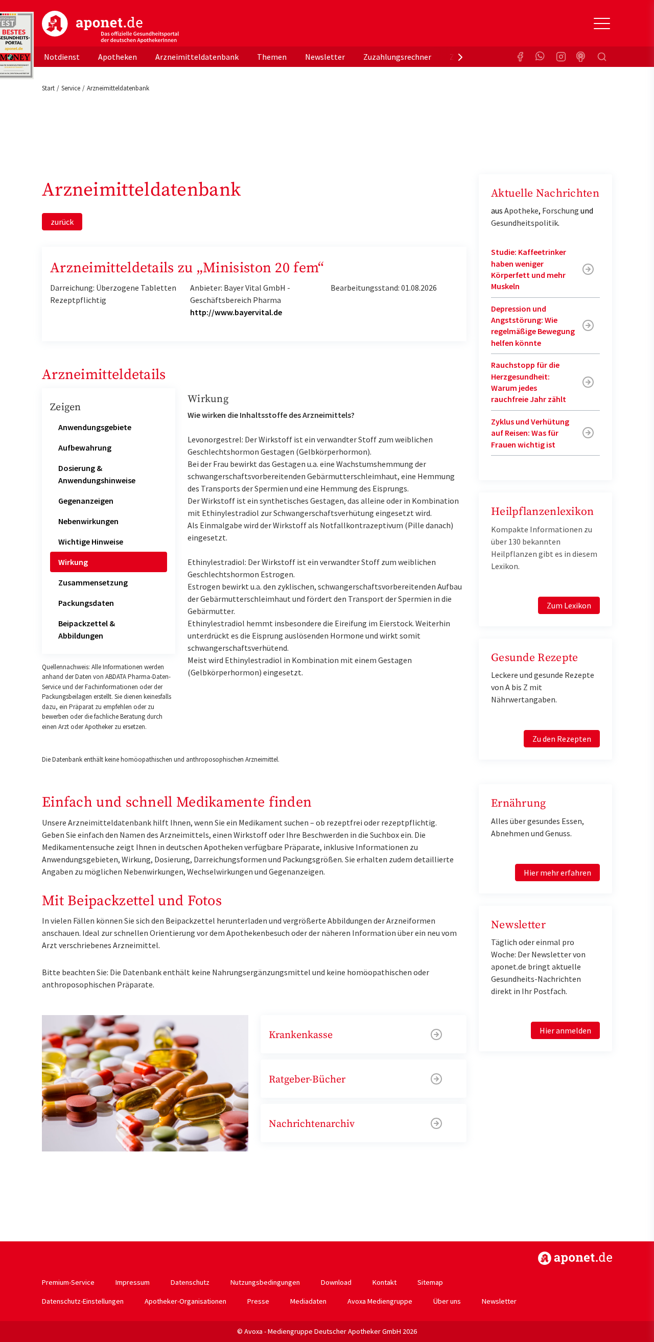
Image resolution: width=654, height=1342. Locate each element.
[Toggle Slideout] (602, 23)
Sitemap (430, 1282)
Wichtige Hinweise (90, 541)
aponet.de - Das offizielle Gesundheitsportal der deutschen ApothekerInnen (110, 27)
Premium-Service (68, 1282)
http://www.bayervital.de (236, 312)
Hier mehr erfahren (557, 872)
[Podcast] (581, 56)
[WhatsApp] (540, 56)
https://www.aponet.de (575, 1258)
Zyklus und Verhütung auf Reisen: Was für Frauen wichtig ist (530, 433)
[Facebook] (520, 56)
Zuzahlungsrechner (397, 57)
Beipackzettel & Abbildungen (86, 629)
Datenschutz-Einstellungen (83, 1301)
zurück (62, 222)
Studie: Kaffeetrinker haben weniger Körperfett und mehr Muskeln (528, 269)
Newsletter (325, 57)
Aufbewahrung (84, 447)
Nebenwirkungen (88, 521)
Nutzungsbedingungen (265, 1282)
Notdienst (62, 57)
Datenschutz (190, 1282)
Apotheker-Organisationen (185, 1301)
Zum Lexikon (569, 605)
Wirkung (73, 562)
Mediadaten (308, 1301)
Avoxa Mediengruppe (379, 1301)
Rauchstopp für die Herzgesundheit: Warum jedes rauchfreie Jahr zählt (528, 382)
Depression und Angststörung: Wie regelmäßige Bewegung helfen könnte (533, 325)
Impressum (132, 1282)
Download (336, 1282)
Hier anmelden (565, 1030)
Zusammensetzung (93, 582)
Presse (258, 1301)
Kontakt (384, 1282)
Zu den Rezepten (561, 739)
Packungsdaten (86, 603)
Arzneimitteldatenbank (197, 57)
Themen (272, 57)
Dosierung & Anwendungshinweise (96, 474)
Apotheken (117, 57)
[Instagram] (561, 56)
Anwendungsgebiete (94, 427)
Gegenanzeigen (85, 501)
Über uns (447, 1301)
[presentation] (460, 56)
